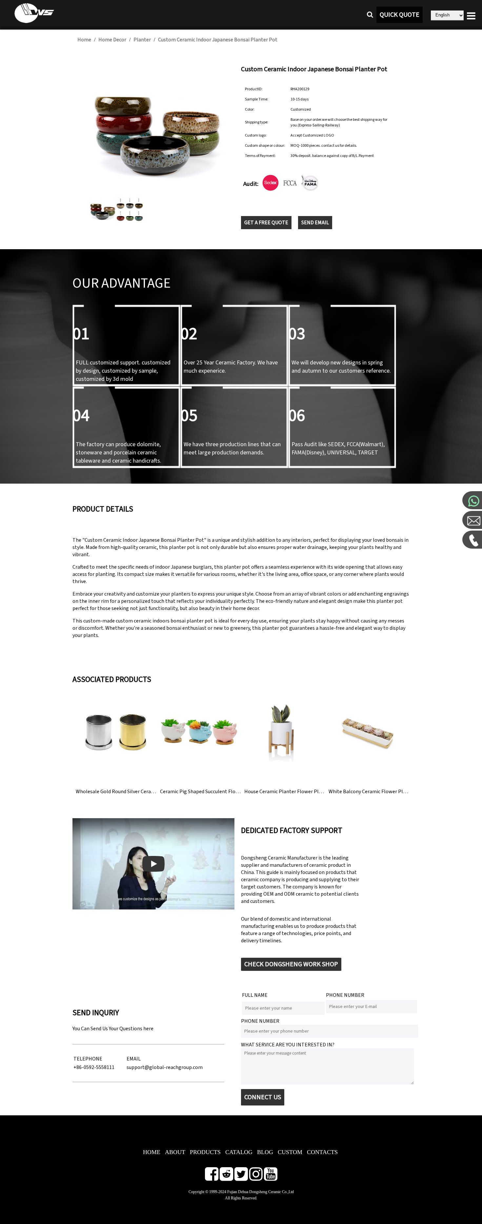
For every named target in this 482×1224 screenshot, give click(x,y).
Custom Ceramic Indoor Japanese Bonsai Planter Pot (217, 39)
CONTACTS (322, 1152)
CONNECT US (262, 1097)
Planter (142, 39)
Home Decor (112, 39)
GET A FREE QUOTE (266, 222)
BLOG (265, 1152)
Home (84, 39)
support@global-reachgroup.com (165, 1067)
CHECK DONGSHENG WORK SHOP (291, 964)
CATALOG (238, 1152)
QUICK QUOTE (399, 14)
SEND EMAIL (315, 222)
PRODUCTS (205, 1152)
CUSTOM (290, 1152)
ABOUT (175, 1152)
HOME (151, 1152)
